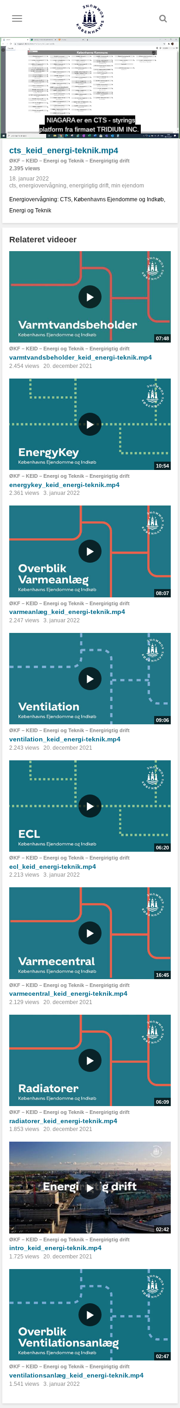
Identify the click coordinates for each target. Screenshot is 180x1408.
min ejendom (127, 185)
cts (12, 185)
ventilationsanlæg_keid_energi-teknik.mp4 (76, 1375)
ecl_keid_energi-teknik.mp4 (52, 866)
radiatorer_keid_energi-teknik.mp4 (63, 1121)
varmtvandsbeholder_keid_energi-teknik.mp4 (80, 357)
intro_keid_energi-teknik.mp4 (55, 1248)
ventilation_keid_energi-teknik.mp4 (64, 739)
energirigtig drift (88, 185)
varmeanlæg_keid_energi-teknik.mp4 (67, 611)
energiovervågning (42, 185)
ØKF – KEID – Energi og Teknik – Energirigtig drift (69, 160)
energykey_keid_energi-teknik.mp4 (64, 484)
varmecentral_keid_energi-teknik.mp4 (68, 993)
